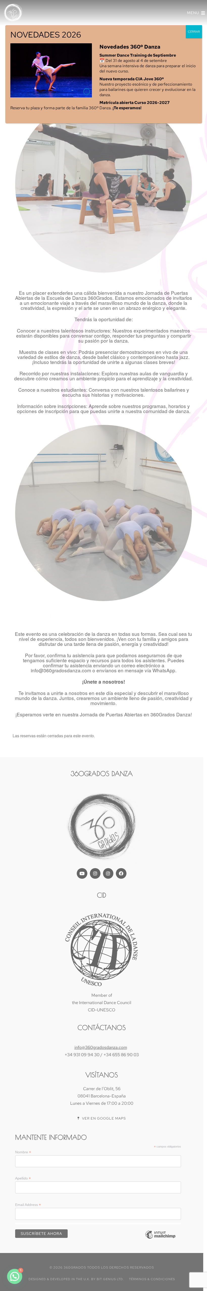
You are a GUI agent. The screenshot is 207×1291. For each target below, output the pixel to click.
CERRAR (194, 32)
